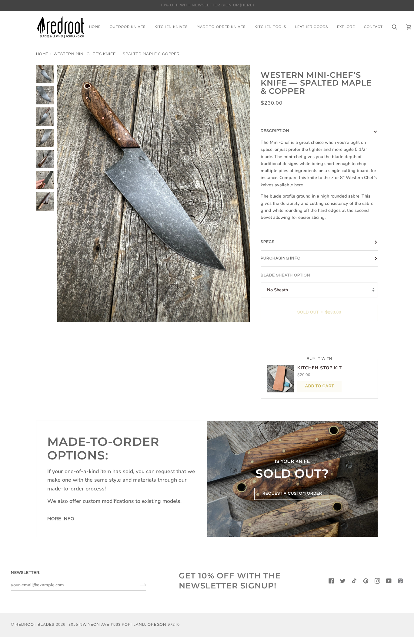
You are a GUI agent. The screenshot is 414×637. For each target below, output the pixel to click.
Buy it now (319, 338)
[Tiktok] (354, 581)
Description (275, 131)
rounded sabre (344, 196)
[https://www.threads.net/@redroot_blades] (400, 581)
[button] (345, 27)
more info (60, 519)
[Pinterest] (366, 581)
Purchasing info (281, 258)
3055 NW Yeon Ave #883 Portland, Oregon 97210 (124, 625)
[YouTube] (389, 581)
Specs (268, 242)
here (298, 185)
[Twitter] (343, 581)
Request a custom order (292, 493)
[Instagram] (377, 581)
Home (42, 54)
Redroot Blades (35, 625)
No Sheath (277, 290)
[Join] (138, 585)
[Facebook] (331, 581)
